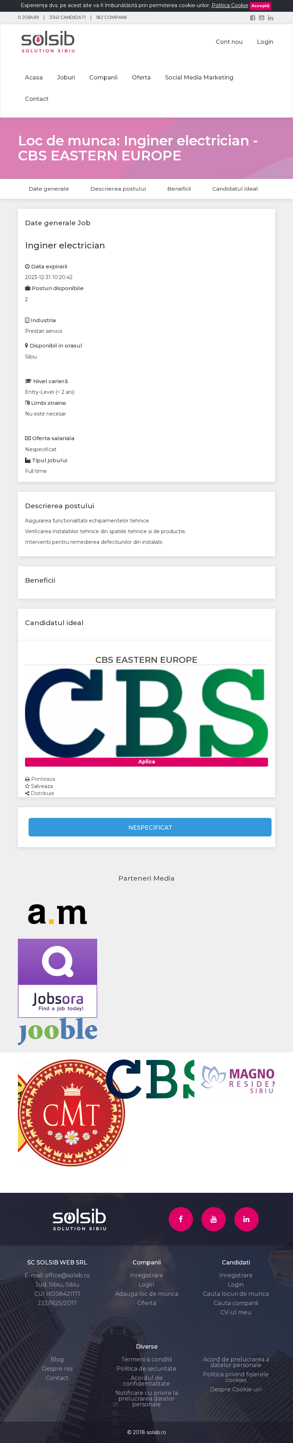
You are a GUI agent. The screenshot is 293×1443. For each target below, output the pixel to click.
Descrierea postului (118, 188)
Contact (37, 99)
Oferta (141, 77)
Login (146, 1284)
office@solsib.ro (67, 1275)
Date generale (49, 188)
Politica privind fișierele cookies (236, 1377)
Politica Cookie (230, 5)
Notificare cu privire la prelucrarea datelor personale (146, 1399)
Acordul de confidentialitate (146, 1381)
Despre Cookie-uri (236, 1389)
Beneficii (179, 188)
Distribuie (41, 793)
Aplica (146, 761)
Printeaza (42, 779)
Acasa (34, 77)
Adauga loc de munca (146, 1293)
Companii (103, 77)
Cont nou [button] (229, 41)
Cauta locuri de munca (236, 1293)
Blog (57, 1359)
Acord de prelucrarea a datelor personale (236, 1362)
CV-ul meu (236, 1312)
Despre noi (57, 1368)
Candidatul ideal (235, 188)
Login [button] (265, 41)
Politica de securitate (146, 1368)
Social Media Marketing (199, 77)
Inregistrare (146, 1275)
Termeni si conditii (146, 1359)
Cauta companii (236, 1303)
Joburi (66, 77)
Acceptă (260, 5)
